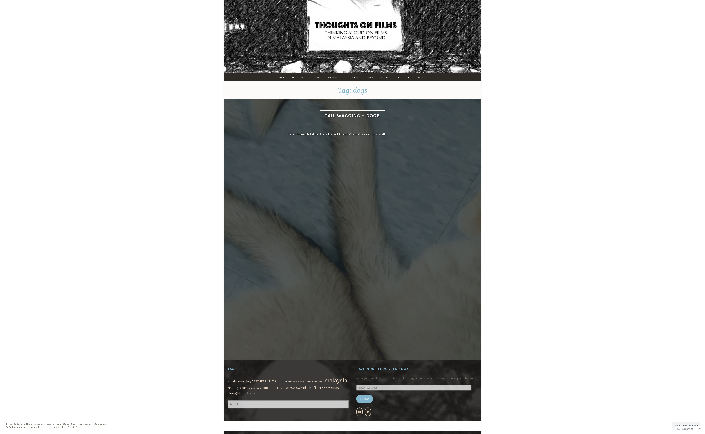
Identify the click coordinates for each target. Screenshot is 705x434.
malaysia (335, 380)
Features (355, 77)
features (259, 381)
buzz (230, 381)
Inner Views (334, 77)
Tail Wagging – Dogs (352, 115)
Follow (364, 398)
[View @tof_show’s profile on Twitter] (368, 411)
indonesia (284, 381)
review (283, 387)
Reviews (315, 77)
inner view (311, 381)
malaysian (237, 387)
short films (330, 388)
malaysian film (254, 388)
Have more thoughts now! (382, 369)
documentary (242, 381)
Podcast (385, 77)
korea (321, 381)
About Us (298, 77)
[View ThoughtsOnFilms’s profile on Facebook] (359, 411)
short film (312, 387)
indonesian (298, 381)
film (271, 380)
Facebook (403, 77)
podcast (268, 387)
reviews (295, 388)
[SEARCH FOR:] (288, 404)
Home (282, 77)
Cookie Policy (75, 427)
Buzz (370, 77)
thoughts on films (241, 393)
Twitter (421, 77)
